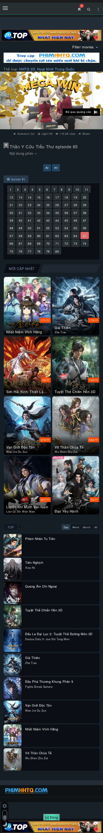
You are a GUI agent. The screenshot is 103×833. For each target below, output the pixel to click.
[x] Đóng (51, 817)
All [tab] (95, 527)
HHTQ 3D (27, 69)
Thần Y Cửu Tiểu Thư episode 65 (44, 146)
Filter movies (83, 47)
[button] (81, 112)
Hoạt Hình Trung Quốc (55, 69)
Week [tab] (75, 527)
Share (85, 133)
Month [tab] (87, 527)
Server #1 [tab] (18, 179)
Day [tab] (66, 527)
